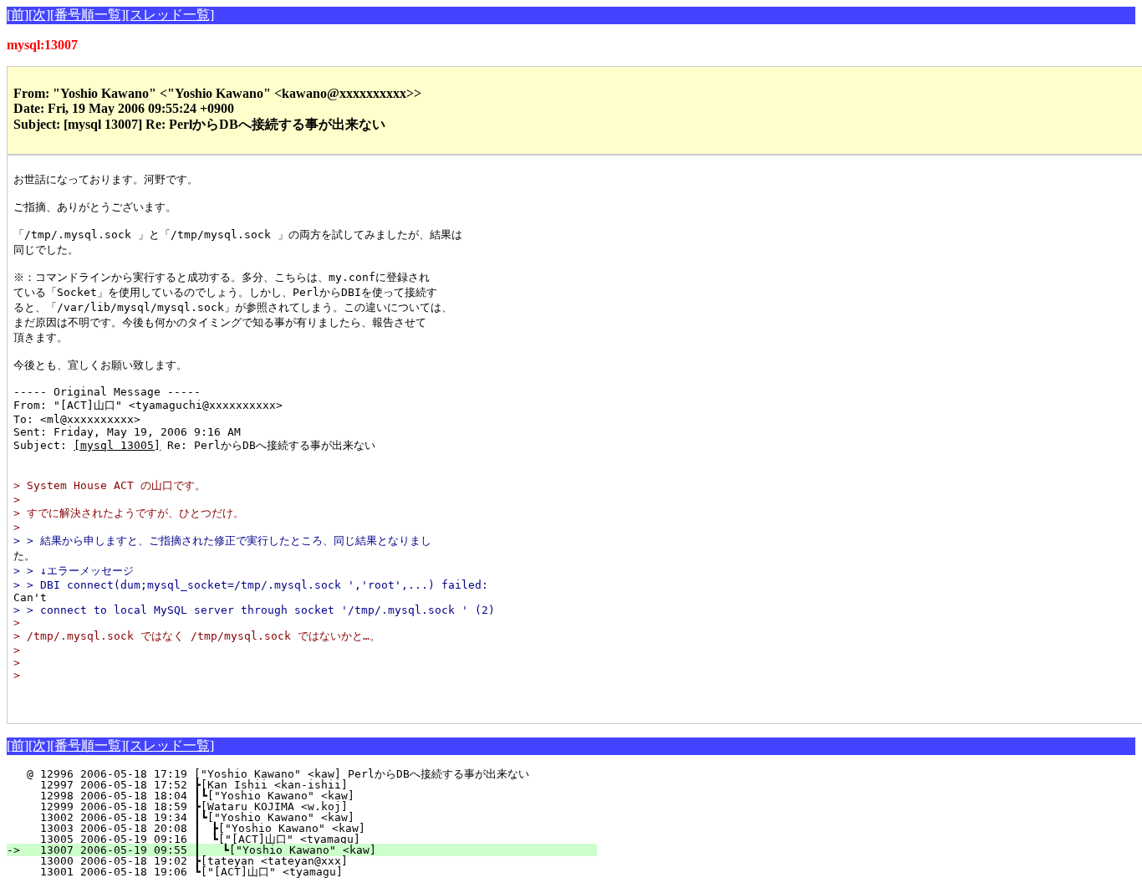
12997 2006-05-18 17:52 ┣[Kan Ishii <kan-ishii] (318, 784)
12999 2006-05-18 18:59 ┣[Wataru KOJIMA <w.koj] (318, 806)
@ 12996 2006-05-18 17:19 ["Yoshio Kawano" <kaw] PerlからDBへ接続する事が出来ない (305, 774)
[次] (39, 15)
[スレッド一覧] (169, 15)
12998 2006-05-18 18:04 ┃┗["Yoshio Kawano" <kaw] (314, 795)
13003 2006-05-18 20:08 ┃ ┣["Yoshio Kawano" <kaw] (313, 828)
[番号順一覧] (87, 15)
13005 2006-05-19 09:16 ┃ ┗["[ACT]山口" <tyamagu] (310, 839)
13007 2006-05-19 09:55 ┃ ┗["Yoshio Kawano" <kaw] (312, 850)
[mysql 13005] (117, 445)
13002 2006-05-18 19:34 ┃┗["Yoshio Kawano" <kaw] (314, 817)
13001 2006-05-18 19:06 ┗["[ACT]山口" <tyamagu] (315, 871)
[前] (17, 15)
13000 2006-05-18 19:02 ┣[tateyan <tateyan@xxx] (318, 861)
